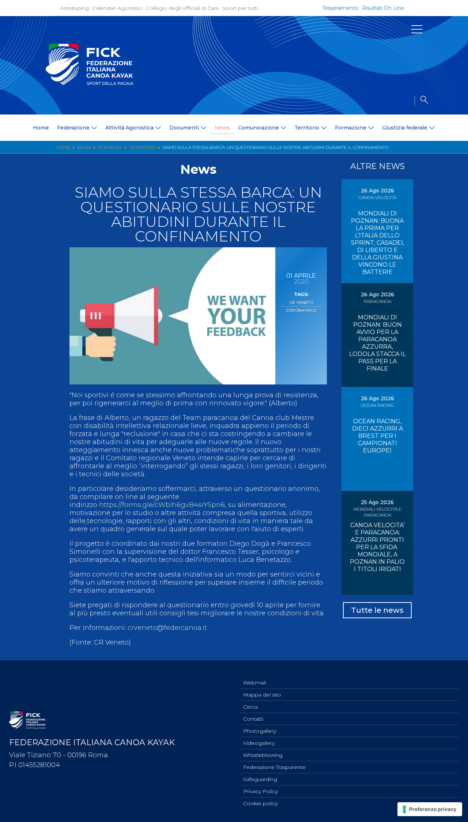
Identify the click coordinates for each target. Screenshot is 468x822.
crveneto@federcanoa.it (167, 628)
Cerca (250, 706)
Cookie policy (260, 803)
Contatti (253, 719)
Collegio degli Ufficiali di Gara (182, 8)
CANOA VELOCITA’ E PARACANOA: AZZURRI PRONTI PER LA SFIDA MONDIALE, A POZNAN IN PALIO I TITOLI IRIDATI (377, 547)
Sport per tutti (240, 8)
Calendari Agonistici (117, 8)
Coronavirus (301, 310)
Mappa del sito (262, 694)
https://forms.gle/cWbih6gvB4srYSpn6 (161, 505)
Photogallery (259, 731)
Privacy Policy (260, 791)
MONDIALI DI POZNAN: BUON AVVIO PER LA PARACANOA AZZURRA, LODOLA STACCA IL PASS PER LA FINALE (377, 343)
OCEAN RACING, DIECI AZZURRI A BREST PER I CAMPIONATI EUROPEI (377, 436)
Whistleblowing (263, 755)
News (222, 127)
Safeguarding (260, 779)
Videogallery (259, 743)
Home (41, 127)
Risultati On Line (383, 8)
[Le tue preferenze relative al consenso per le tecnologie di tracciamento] (429, 809)
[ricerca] (421, 100)
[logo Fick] (89, 83)
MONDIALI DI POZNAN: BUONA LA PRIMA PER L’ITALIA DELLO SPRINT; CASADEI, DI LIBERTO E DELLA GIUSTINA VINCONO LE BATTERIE (377, 242)
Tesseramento (340, 8)
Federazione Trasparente (274, 767)
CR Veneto (301, 302)
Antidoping (74, 8)
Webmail (254, 682)
